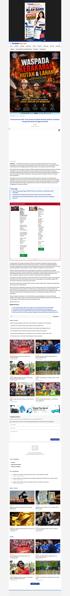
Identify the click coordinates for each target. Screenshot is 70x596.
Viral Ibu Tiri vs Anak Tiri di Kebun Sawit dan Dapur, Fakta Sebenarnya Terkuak (30, 474)
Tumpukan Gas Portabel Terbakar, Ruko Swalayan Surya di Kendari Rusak (32, 194)
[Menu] (10, 43)
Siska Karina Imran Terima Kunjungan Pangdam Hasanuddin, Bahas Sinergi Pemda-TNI (35, 312)
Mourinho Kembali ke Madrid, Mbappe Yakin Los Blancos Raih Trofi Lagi (46, 357)
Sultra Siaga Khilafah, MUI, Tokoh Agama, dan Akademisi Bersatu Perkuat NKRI (33, 307)
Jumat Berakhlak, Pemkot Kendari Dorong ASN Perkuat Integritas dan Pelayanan (28, 330)
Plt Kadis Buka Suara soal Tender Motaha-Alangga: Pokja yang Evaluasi (26, 336)
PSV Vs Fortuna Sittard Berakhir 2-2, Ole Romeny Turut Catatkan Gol (47, 399)
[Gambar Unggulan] (35, 129)
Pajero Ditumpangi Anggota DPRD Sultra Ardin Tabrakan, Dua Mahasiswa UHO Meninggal (30, 323)
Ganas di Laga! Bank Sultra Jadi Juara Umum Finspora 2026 (22, 399)
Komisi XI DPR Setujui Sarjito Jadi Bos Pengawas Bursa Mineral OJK (47, 529)
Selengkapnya (34, 583)
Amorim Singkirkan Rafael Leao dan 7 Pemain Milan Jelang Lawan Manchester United (21, 378)
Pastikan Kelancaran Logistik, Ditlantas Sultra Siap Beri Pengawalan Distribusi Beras (34, 310)
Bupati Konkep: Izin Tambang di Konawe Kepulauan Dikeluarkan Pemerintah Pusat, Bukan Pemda (35, 478)
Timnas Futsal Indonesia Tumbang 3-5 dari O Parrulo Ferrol (47, 378)
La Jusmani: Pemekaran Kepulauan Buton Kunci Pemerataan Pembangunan (32, 309)
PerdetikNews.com (14, 115)
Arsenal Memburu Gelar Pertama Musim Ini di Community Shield (20, 357)
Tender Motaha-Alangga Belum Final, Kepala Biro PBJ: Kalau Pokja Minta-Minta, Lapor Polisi (31, 333)
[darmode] (59, 43)
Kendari (13, 462)
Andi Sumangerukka (16, 464)
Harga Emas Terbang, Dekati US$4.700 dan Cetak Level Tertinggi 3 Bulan (22, 529)
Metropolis (22, 115)
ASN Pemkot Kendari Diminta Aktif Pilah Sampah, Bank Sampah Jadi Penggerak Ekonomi (30, 328)
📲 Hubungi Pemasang (22, 255)
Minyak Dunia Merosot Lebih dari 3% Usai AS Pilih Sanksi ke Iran (21, 508)
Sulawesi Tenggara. (16, 466)
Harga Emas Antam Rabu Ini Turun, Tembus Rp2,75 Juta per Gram (47, 508)
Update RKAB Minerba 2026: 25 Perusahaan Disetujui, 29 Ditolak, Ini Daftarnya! (31, 482)
